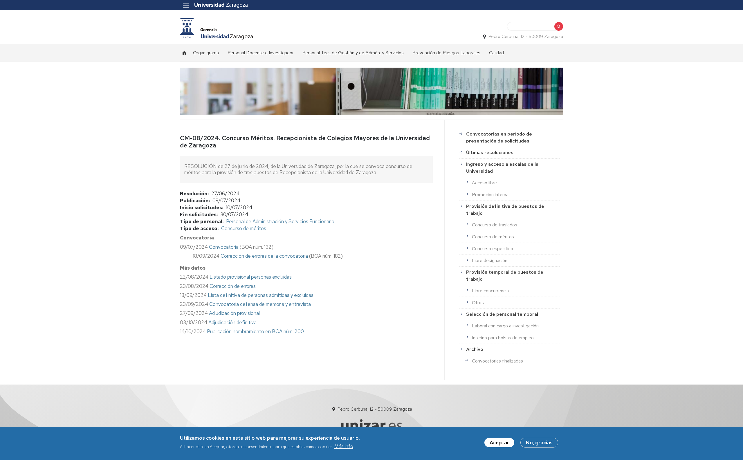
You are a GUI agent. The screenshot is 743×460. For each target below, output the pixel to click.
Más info (343, 446)
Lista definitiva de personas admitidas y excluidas (260, 295)
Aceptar (499, 442)
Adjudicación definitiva (232, 322)
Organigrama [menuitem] (206, 53)
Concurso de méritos (243, 228)
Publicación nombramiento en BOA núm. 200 (255, 331)
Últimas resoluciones (489, 152)
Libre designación (489, 260)
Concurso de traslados (494, 225)
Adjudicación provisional (234, 313)
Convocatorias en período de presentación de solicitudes (499, 137)
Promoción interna (490, 195)
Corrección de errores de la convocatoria (264, 256)
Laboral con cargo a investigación (505, 326)
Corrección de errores (233, 286)
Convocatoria (224, 247)
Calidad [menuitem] (496, 53)
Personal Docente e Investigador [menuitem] (261, 53)
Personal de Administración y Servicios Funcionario (280, 221)
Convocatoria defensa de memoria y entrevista (260, 304)
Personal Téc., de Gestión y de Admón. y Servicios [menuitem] (353, 53)
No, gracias (539, 442)
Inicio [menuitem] (184, 53)
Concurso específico (492, 249)
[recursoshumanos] (216, 28)
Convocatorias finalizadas (497, 361)
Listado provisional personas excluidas (251, 277)
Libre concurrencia (490, 291)
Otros (478, 303)
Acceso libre (484, 183)
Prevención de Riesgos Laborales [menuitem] (446, 53)
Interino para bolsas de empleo (503, 338)
